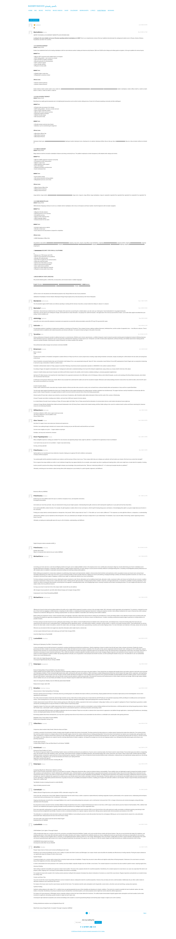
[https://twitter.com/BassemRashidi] (85, 927)
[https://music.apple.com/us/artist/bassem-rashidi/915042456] (91, 927)
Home (30, 10)
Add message (34, 20)
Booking (111, 10)
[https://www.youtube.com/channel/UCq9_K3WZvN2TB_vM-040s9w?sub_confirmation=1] (87, 927)
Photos (48, 10)
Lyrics (93, 10)
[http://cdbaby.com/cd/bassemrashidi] (89, 927)
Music (41, 10)
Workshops (84, 10)
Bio (35, 10)
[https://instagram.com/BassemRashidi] (83, 927)
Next (145, 913)
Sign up (98, 922)
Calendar (74, 10)
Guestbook (101, 10)
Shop (66, 10)
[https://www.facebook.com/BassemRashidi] (80, 927)
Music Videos (57, 10)
